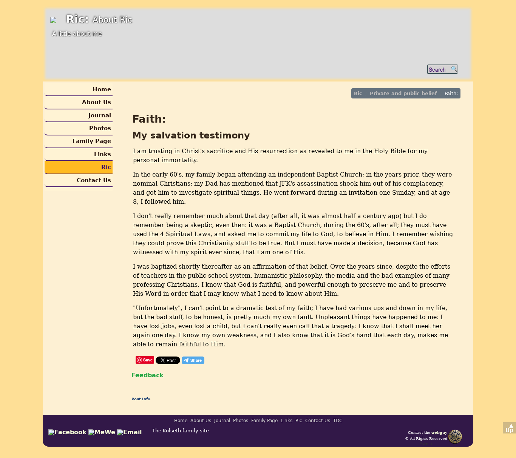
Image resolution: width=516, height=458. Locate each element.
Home (102, 89)
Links (102, 154)
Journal (99, 115)
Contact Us (94, 180)
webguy (439, 432)
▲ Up (509, 427)
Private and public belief (403, 93)
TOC (337, 420)
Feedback (147, 375)
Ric (106, 167)
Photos (100, 128)
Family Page (92, 141)
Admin (426, 443)
